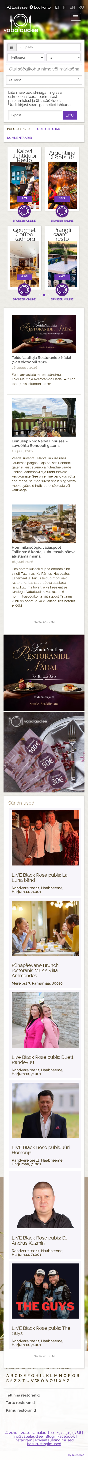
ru (81, 7)
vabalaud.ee (43, 1432)
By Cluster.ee (76, 1454)
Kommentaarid (19, 138)
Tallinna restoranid (23, 1395)
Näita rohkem (44, 622)
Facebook (66, 1436)
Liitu (70, 115)
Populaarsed (18, 129)
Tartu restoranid (20, 1402)
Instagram (23, 1440)
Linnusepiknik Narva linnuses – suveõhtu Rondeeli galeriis (40, 443)
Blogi (50, 1436)
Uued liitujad (48, 129)
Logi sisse (19, 7)
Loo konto (42, 7)
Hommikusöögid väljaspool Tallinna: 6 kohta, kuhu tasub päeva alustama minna (44, 551)
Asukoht (14, 80)
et (57, 7)
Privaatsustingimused (54, 1440)
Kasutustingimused (44, 1444)
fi (64, 7)
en (72, 7)
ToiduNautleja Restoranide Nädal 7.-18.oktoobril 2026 (41, 359)
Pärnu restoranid (21, 1410)
